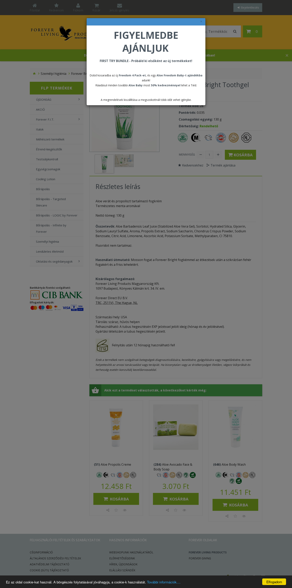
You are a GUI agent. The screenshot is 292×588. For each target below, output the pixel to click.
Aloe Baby (136, 85)
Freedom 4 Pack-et (132, 75)
